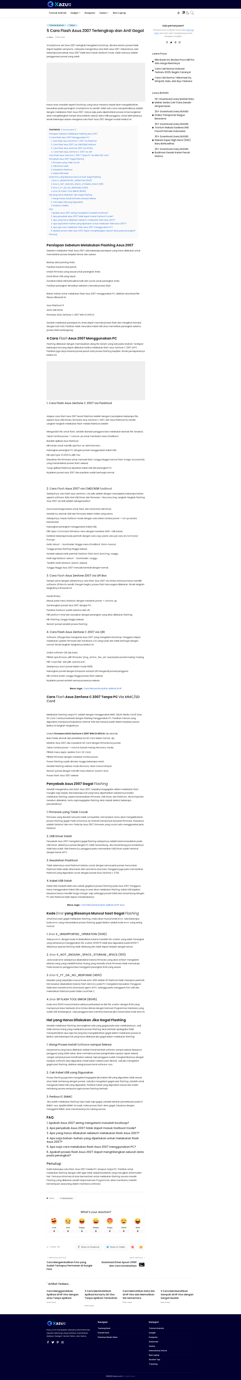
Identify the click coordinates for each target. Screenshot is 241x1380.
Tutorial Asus (67, 1198)
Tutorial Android (56, 25)
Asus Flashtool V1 (55, 305)
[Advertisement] (96, 82)
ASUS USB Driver (55, 310)
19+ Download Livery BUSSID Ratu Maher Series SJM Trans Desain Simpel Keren (174, 102)
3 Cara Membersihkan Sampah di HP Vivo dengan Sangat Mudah (177, 1294)
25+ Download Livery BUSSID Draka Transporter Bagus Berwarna (171, 115)
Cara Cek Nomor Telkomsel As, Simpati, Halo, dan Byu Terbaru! (173, 79)
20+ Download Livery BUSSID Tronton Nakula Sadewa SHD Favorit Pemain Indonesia (172, 127)
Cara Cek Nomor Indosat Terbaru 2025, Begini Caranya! (173, 70)
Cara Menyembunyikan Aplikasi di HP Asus (103, 904)
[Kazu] (59, 4)
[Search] (192, 13)
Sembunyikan (68, 129)
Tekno (72, 25)
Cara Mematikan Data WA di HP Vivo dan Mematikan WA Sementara (139, 1294)
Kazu (51, 37)
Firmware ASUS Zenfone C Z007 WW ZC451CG (70, 314)
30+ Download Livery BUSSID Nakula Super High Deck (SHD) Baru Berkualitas (173, 140)
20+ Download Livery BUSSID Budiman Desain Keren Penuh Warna (172, 152)
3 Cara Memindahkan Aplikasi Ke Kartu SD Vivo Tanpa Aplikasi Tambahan (101, 1294)
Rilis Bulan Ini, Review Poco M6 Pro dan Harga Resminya (174, 61)
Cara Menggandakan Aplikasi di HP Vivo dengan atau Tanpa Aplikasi (63, 1294)
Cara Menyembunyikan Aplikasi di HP (103, 688)
